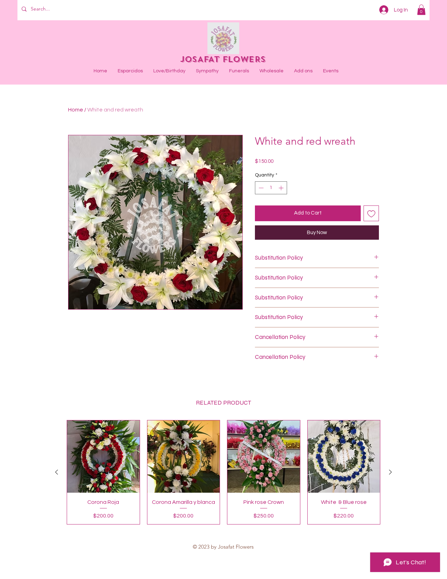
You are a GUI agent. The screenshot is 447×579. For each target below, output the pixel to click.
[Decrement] (260, 188)
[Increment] (281, 188)
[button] (421, 10)
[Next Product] (390, 472)
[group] (223, 472)
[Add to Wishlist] (371, 213)
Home (75, 110)
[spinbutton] (271, 188)
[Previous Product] (56, 472)
